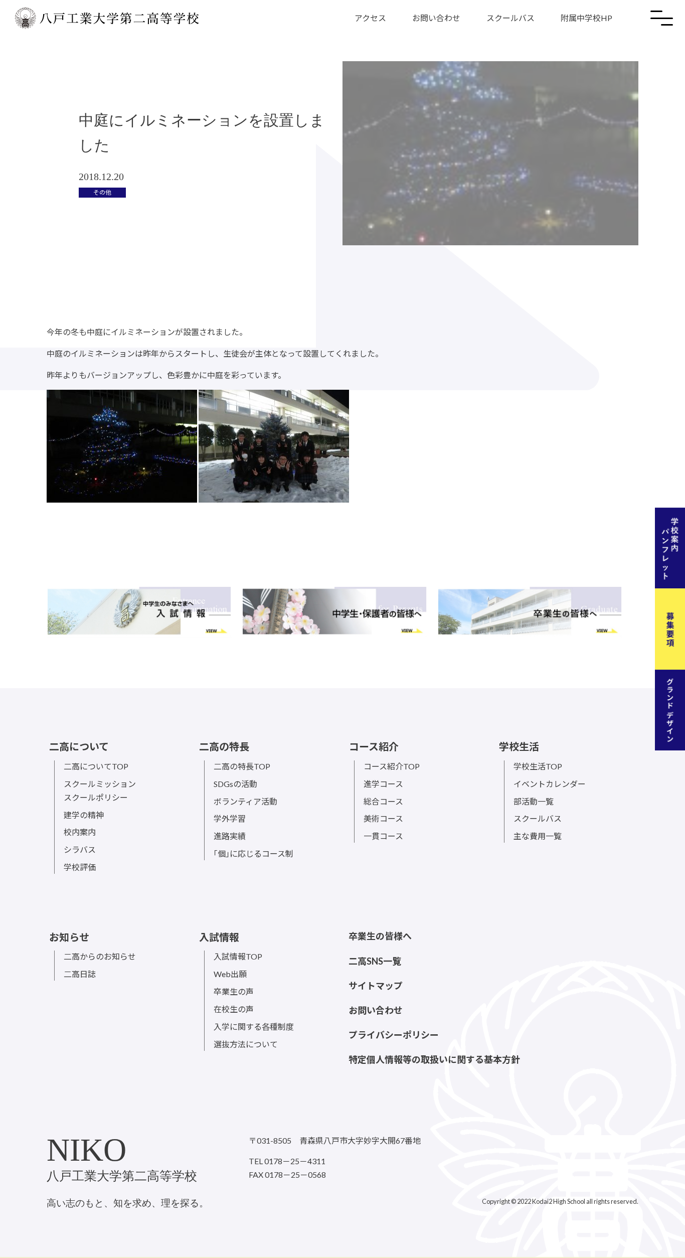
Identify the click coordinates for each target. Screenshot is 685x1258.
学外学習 (230, 818)
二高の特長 (224, 746)
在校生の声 (234, 1009)
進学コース (383, 784)
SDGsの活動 (235, 784)
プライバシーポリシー (394, 1034)
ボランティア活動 (245, 801)
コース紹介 (374, 746)
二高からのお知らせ (100, 956)
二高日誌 (80, 974)
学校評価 (80, 867)
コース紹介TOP (392, 766)
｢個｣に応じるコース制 (253, 853)
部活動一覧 (533, 801)
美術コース (383, 818)
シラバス (80, 849)
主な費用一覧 (537, 836)
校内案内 (80, 832)
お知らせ (69, 937)
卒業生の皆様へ (380, 935)
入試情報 (219, 937)
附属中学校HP (586, 18)
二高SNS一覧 (375, 961)
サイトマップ (376, 985)
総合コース (383, 801)
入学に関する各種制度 (254, 1026)
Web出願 (230, 974)
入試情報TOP (238, 956)
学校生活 (519, 746)
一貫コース (383, 836)
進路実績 (230, 836)
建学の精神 (84, 815)
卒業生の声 (234, 991)
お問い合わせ (436, 18)
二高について (79, 746)
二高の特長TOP (242, 766)
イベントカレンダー (549, 784)
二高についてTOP (96, 766)
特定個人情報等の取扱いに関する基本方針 (434, 1059)
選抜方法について (246, 1044)
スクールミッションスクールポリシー (100, 790)
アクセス (370, 18)
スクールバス (510, 18)
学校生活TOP (537, 766)
